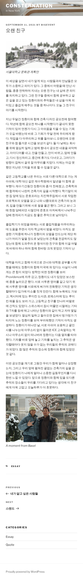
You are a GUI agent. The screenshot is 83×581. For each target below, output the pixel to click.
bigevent (48, 24)
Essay (16, 466)
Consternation (29, 6)
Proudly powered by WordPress (25, 571)
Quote (10, 545)
